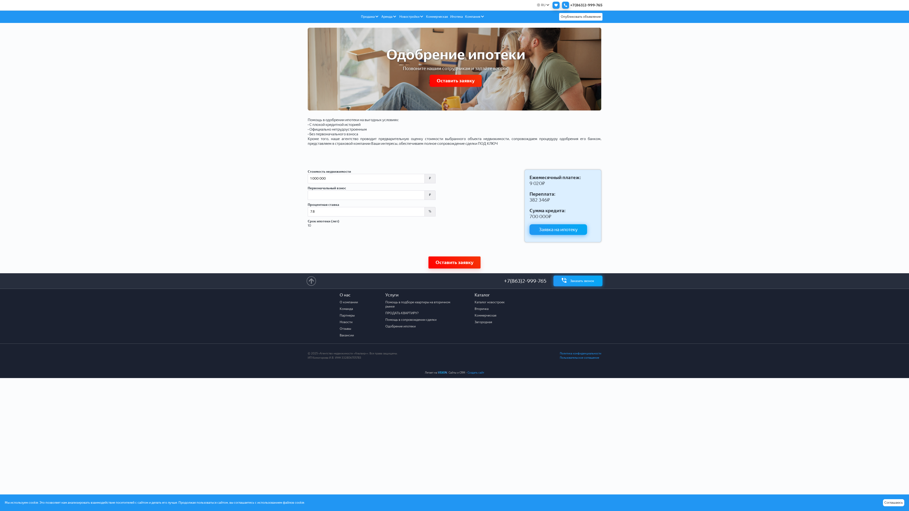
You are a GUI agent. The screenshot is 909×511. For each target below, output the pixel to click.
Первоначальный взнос (327, 188)
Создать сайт (476, 372)
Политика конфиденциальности (580, 353)
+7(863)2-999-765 (525, 281)
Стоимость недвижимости (329, 172)
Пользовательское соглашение (579, 357)
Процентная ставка (323, 205)
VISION (442, 372)
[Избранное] (555, 5)
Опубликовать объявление (581, 17)
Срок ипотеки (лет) (323, 221)
